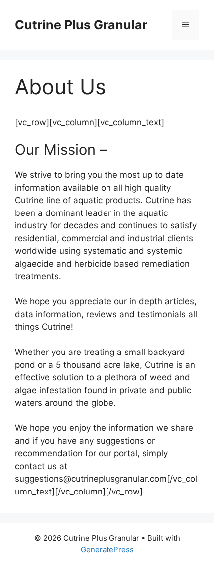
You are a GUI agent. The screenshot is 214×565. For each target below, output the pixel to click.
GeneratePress (107, 549)
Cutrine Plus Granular (81, 24)
